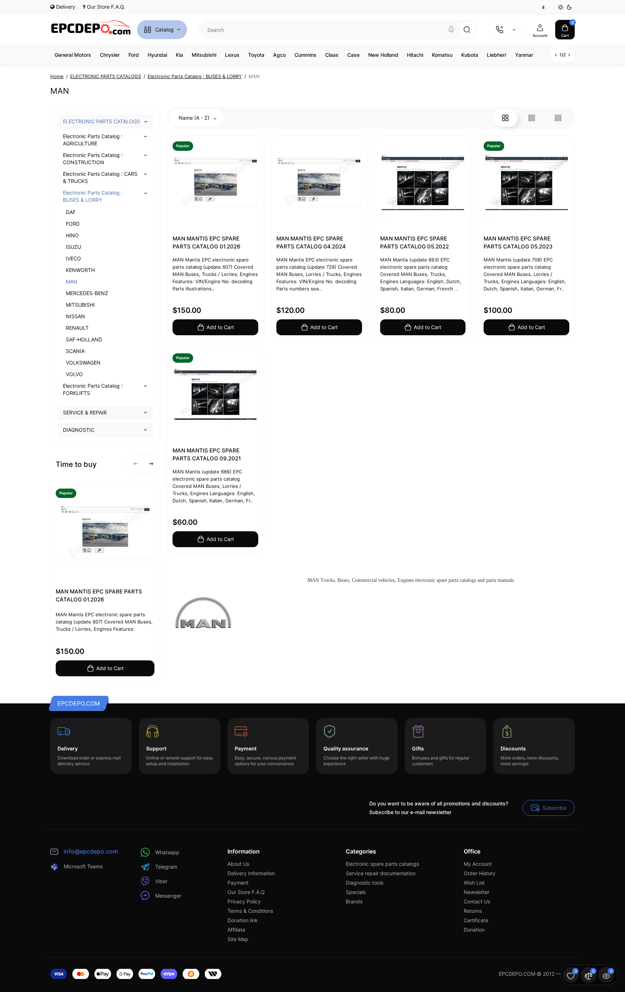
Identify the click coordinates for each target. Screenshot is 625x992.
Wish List (474, 883)
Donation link (243, 920)
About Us (238, 864)
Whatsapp (167, 852)
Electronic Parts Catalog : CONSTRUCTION (93, 158)
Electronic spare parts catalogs (382, 864)
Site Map (238, 939)
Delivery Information (251, 873)
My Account (478, 864)
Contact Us (477, 901)
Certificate (476, 920)
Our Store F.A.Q (246, 892)
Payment (238, 883)
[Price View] (558, 118)
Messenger (168, 896)
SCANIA (75, 351)
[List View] (531, 118)
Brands (354, 901)
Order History (480, 873)
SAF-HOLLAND (84, 339)
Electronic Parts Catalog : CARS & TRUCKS (100, 177)
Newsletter (476, 892)
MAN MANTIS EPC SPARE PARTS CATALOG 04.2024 (311, 242)
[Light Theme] (561, 7)
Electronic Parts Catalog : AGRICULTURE (93, 139)
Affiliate (236, 930)
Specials (356, 892)
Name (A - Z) (195, 118)
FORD (73, 224)
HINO (72, 235)
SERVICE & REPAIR (85, 412)
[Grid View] (505, 118)
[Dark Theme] (569, 7)
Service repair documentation (381, 873)
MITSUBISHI (80, 305)
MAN (71, 281)
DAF (71, 212)
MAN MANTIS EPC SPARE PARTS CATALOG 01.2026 (99, 595)
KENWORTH (80, 270)
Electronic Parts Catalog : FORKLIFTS (93, 389)
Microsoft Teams (83, 866)
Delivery (65, 7)
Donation (474, 930)
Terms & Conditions (250, 911)
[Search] (451, 30)
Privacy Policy (244, 901)
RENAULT (77, 328)
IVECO (73, 258)
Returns (473, 911)
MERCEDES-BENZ (87, 293)
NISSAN (75, 316)
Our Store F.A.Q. (105, 7)
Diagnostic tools (364, 883)
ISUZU (73, 247)
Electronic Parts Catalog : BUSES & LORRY (93, 196)
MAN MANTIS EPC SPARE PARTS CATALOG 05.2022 (414, 242)
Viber (161, 881)
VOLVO (74, 374)
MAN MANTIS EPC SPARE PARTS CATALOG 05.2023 (518, 242)
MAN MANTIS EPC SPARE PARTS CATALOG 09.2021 (207, 454)
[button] (136, 464)
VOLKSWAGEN (83, 362)
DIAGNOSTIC (78, 430)
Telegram (166, 867)
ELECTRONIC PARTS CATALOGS (101, 121)
